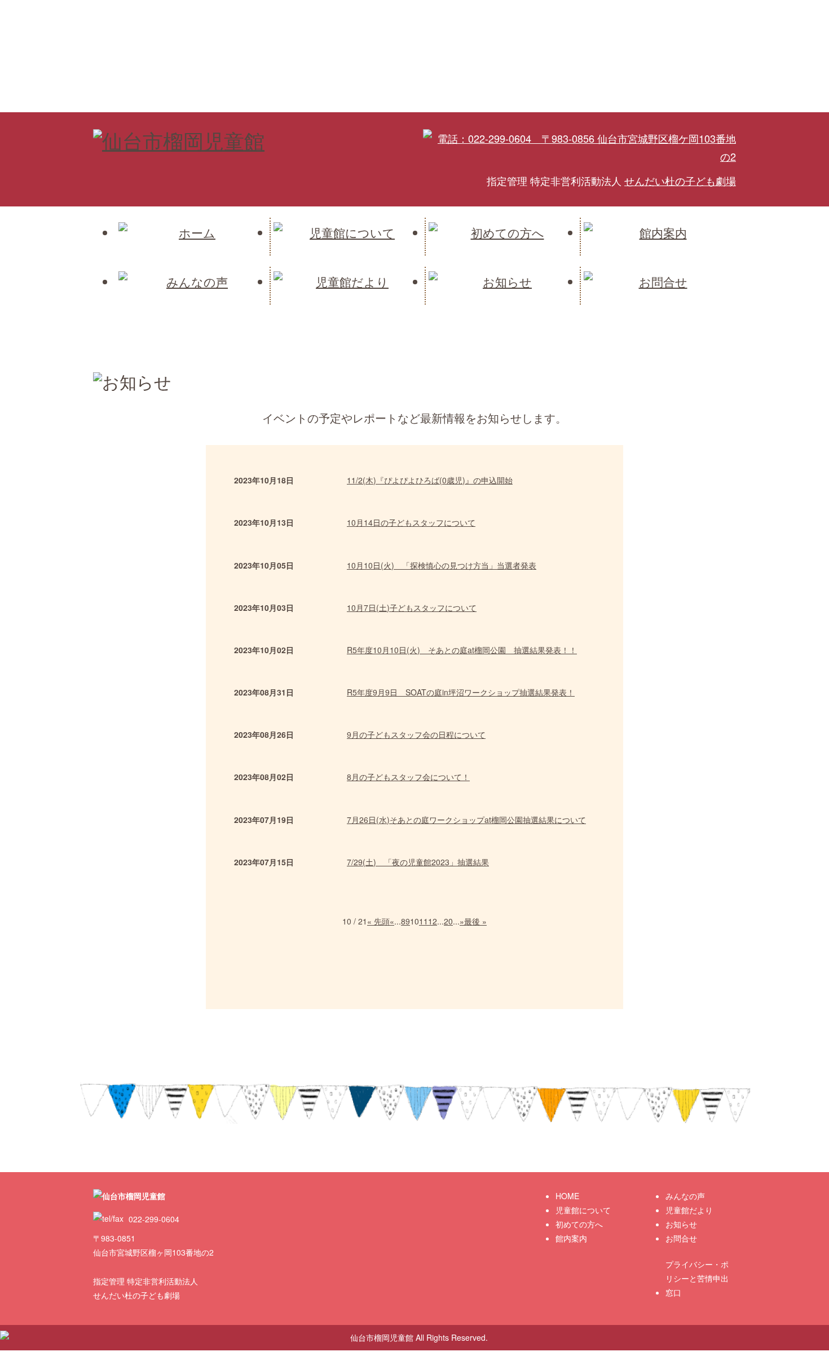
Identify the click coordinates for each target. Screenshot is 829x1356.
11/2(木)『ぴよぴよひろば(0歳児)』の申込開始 (430, 480)
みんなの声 (685, 1195)
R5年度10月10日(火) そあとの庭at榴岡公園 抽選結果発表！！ (462, 649)
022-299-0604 (152, 1219)
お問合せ (681, 1238)
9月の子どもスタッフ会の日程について (416, 734)
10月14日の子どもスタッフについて (411, 522)
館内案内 (571, 1238)
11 (423, 921)
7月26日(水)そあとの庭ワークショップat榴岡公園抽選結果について (466, 819)
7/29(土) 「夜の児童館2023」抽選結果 (418, 862)
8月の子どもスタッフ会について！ (408, 776)
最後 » (475, 921)
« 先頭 (378, 921)
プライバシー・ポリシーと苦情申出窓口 (697, 1278)
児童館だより (689, 1210)
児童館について (583, 1210)
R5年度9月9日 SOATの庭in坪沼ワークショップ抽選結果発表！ (461, 692)
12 (432, 921)
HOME (567, 1195)
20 (448, 921)
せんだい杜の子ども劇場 (680, 180)
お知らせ (681, 1224)
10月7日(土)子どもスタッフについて (412, 607)
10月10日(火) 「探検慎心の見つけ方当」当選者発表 (441, 565)
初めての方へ (579, 1224)
